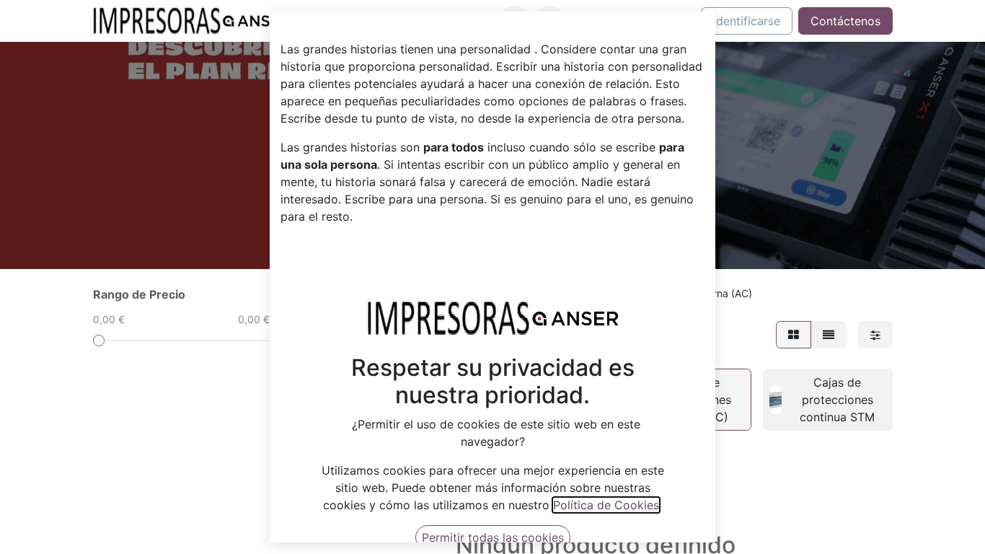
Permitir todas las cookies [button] (493, 537)
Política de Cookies (606, 505)
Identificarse (746, 21)
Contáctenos (845, 21)
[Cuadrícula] (793, 334)
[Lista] (828, 334)
